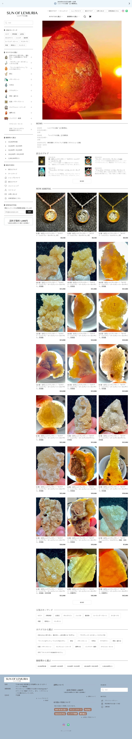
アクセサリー (13, 90)
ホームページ (63, 11)
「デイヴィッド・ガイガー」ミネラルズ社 (18, 63)
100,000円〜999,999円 (91, 666)
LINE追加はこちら (113, 11)
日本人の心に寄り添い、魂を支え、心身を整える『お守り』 (18, 57)
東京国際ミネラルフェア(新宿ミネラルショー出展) (64, 143)
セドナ (40, 615)
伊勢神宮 (48, 615)
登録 (29, 212)
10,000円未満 (42, 666)
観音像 (87, 615)
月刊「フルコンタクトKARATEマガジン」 (16, 129)
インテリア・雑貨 (15, 118)
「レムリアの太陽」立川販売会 (57, 135)
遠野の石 (12, 113)
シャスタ (78, 615)
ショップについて (76, 11)
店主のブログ (53, 11)
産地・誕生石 (13, 96)
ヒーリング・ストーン (100, 615)
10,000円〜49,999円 (56, 666)
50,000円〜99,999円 (73, 666)
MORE (82, 181)
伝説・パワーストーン (16, 102)
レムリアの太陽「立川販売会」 (57, 128)
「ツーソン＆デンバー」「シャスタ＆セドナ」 (18, 68)
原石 (10, 74)
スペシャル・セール (15, 124)
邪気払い (47, 621)
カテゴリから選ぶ (55, 17)
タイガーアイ (115, 615)
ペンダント (57, 621)
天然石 (11, 85)
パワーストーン (14, 79)
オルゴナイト (68, 615)
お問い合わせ (100, 11)
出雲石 (57, 615)
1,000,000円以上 (107, 666)
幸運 (39, 621)
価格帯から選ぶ (72, 17)
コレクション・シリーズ (17, 107)
